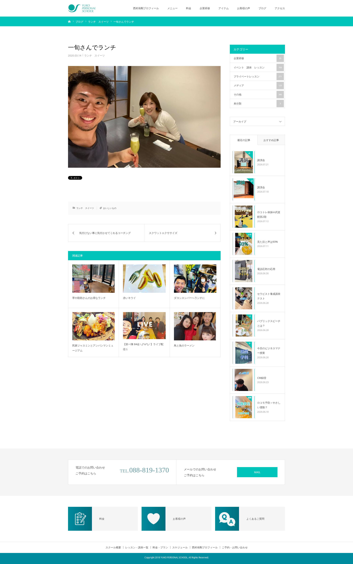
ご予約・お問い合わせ (235, 547)
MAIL (257, 472)
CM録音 (261, 378)
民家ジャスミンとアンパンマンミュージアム (92, 348)
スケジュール (180, 547)
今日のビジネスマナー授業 (268, 350)
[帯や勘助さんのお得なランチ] (93, 278)
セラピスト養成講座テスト (268, 296)
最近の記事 (243, 140)
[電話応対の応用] (244, 271)
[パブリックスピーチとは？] (244, 325)
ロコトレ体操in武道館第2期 (268, 214)
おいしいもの (109, 208)
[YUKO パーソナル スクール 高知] (82, 8)
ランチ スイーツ (94, 55)
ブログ (262, 8)
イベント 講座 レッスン (258, 67)
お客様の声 (243, 8)
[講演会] (244, 162)
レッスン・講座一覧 (136, 547)
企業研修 (205, 8)
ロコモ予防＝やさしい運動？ (268, 405)
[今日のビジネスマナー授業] (244, 353)
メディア (258, 85)
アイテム (223, 8)
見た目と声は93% (267, 241)
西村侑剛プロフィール (146, 8)
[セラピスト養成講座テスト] (244, 298)
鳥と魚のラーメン (184, 345)
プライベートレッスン (258, 76)
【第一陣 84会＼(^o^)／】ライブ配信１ (143, 346)
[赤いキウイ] (144, 278)
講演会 (261, 160)
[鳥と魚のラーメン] (195, 326)
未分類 (257, 103)
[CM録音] (244, 380)
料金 (188, 8)
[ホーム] (69, 21)
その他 (258, 94)
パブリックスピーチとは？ (268, 323)
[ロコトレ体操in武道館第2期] (244, 217)
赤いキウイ (129, 298)
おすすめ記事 (271, 140)
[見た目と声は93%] (244, 244)
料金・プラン (160, 547)
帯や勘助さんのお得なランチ (89, 298)
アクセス (280, 8)
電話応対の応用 (266, 269)
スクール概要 (113, 547)
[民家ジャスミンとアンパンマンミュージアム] (93, 326)
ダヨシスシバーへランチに (189, 298)
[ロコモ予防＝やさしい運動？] (244, 407)
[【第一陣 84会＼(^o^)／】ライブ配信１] (144, 325)
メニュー (172, 8)
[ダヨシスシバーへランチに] (195, 278)
